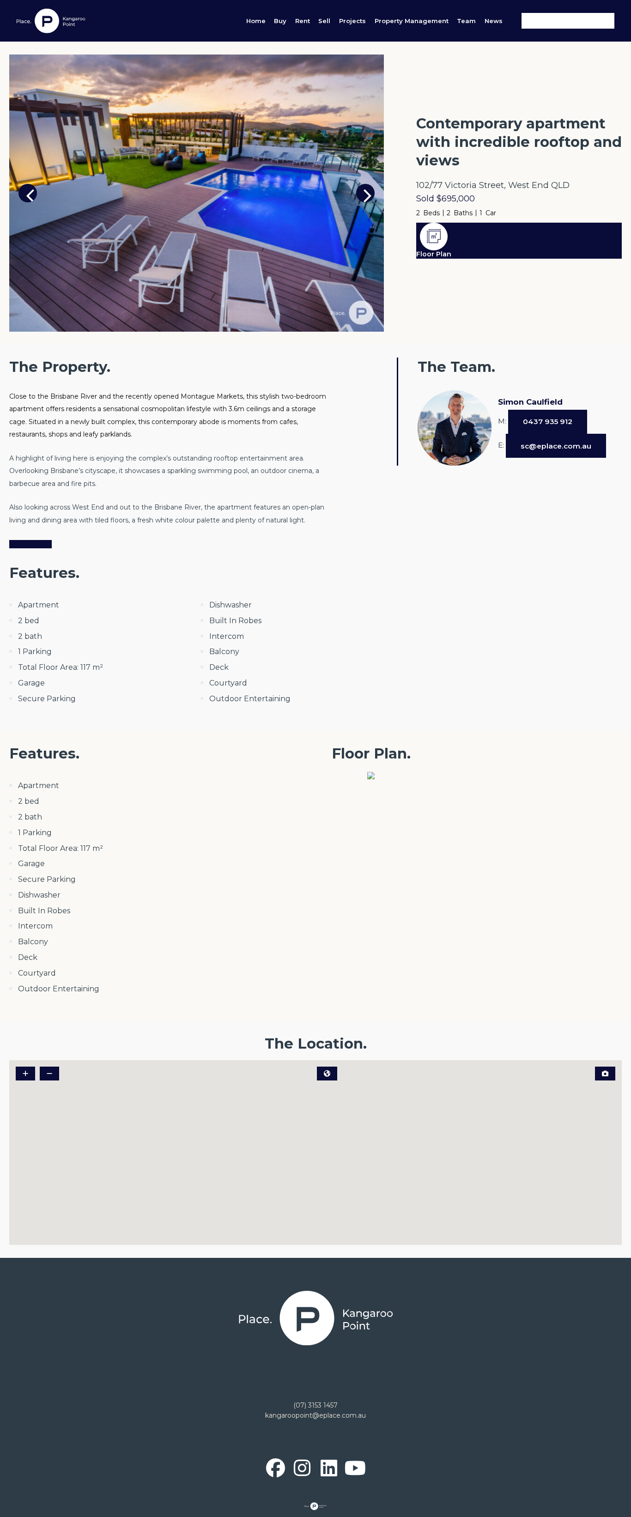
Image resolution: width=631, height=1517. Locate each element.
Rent (302, 20)
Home (256, 20)
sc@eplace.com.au (556, 446)
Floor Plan (433, 254)
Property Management (412, 20)
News (494, 20)
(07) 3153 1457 (315, 1405)
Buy (280, 20)
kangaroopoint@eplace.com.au (315, 1415)
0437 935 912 (547, 421)
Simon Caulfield (530, 402)
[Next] (365, 193)
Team (466, 20)
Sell (324, 20)
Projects (352, 20)
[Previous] (27, 193)
